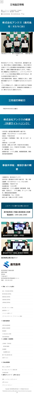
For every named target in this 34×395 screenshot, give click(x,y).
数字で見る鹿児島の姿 (7, 355)
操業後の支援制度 (6, 328)
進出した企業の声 (6, 366)
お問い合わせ (5, 382)
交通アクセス (5, 357)
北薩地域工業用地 (6, 299)
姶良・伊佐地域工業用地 (7, 291)
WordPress (10, 391)
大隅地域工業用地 (6, 302)
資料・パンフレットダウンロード (9, 379)
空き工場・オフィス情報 (7, 307)
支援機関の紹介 (6, 352)
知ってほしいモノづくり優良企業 (9, 369)
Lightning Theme (17, 391)
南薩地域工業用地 (6, 296)
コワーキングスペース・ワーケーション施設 (12, 316)
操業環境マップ (5, 310)
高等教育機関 (6, 346)
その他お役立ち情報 (6, 333)
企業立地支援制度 (6, 325)
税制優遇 (4, 331)
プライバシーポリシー (7, 385)
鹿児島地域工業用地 (6, 294)
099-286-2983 (8, 280)
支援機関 (4, 349)
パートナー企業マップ (7, 313)
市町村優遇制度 (5, 336)
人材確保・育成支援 (6, 343)
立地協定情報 (5, 372)
